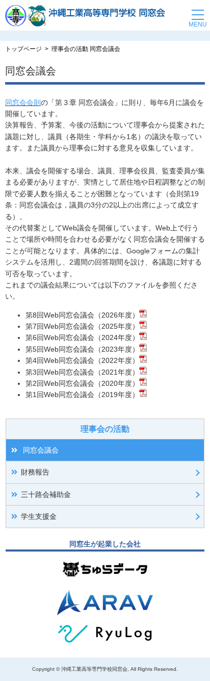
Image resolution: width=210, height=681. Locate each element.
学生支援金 (39, 516)
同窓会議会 (40, 450)
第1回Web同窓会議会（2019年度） (82, 394)
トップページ (23, 49)
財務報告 (35, 472)
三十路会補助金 (46, 494)
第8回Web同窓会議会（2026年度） (82, 315)
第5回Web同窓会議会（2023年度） (82, 349)
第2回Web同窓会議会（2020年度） (82, 383)
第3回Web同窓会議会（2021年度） (82, 372)
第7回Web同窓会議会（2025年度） (82, 326)
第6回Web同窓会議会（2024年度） (82, 337)
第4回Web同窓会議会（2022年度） (82, 360)
